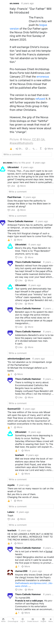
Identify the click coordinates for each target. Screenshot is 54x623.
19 (29, 148)
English (43, 621)
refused (40, 98)
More (50, 148)
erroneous (43, 76)
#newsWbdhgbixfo (21, 143)
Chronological (13, 621)
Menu (50, 621)
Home (3, 621)
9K (36, 148)
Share (21, 148)
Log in (22, 621)
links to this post (17, 162)
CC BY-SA (38, 139)
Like (13, 185)
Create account (32, 621)
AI (41, 148)
